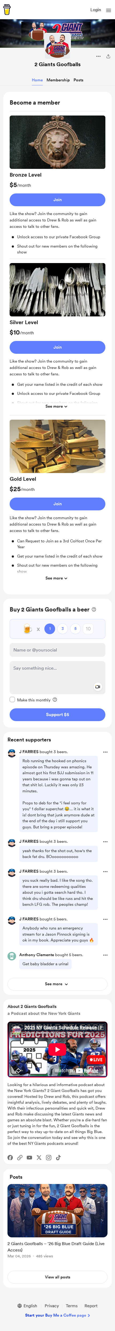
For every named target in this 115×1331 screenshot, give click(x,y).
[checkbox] (30, 699)
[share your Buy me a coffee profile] (108, 56)
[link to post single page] (57, 1222)
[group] (57, 187)
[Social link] (19, 1157)
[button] (108, 10)
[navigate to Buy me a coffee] (7, 9)
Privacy (52, 1305)
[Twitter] (39, 1157)
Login (95, 9)
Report (91, 1305)
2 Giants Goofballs (57, 64)
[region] (57, 343)
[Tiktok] (58, 1157)
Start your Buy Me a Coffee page (55, 1315)
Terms (72, 1305)
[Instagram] (48, 1157)
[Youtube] (29, 1157)
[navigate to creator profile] (57, 46)
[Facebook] (10, 1157)
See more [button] (54, 406)
